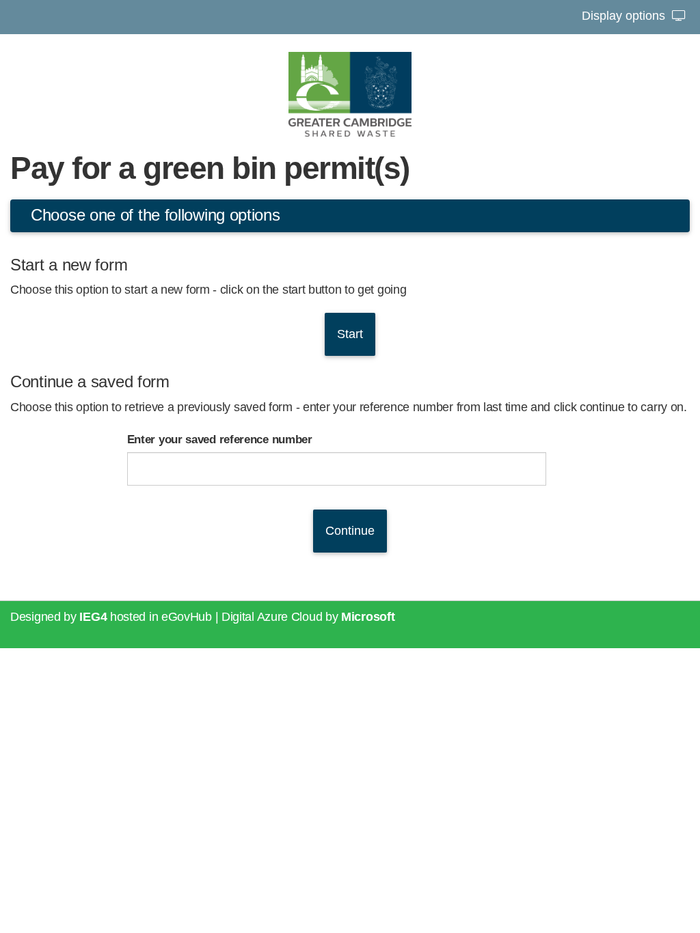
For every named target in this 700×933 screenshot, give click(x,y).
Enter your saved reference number (219, 439)
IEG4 (93, 617)
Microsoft (367, 617)
